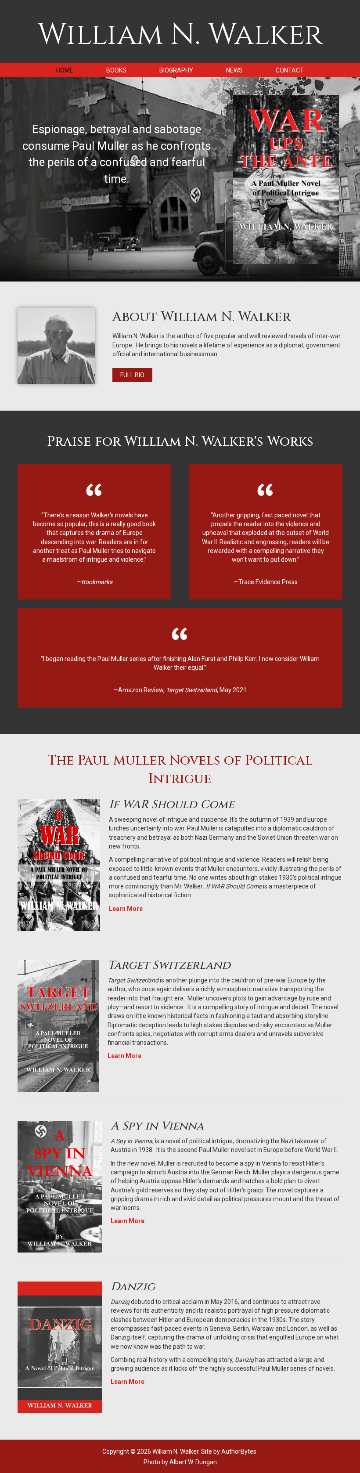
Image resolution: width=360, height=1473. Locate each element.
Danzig (133, 1287)
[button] (132, 375)
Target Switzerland (169, 965)
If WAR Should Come (171, 804)
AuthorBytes (238, 1451)
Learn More (126, 908)
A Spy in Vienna (157, 1126)
